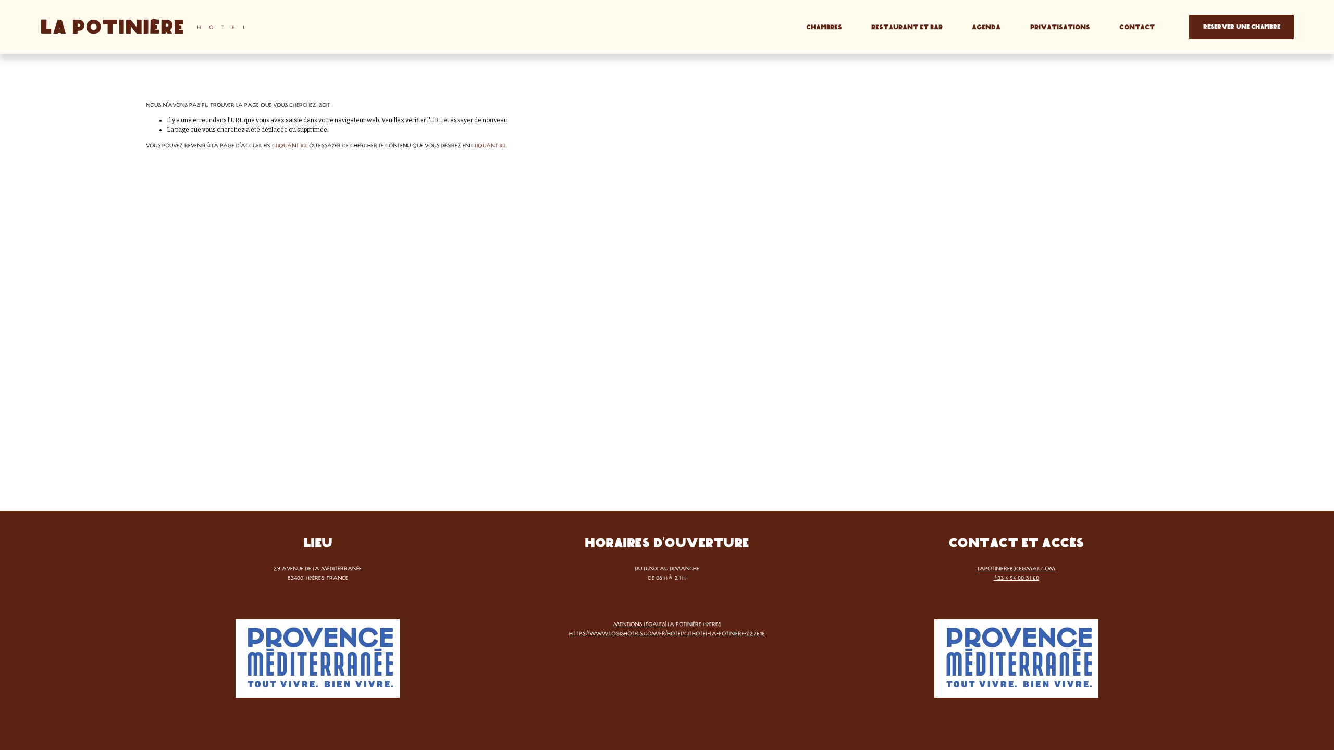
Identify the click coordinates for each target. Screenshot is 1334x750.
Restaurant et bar (907, 27)
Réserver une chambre (1241, 26)
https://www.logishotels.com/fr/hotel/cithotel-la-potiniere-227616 (667, 633)
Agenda (986, 27)
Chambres (824, 27)
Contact (1137, 27)
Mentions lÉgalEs (639, 624)
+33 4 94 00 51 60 (1016, 577)
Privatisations (1060, 27)
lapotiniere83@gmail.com (1016, 568)
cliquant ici (289, 145)
